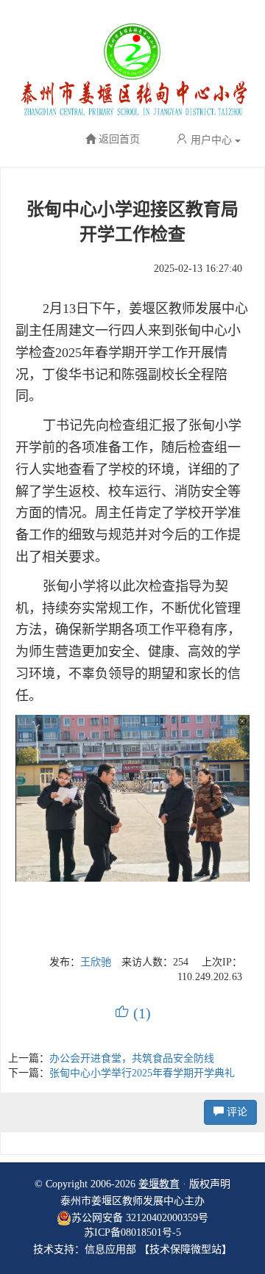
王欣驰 (95, 962)
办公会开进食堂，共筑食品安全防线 (131, 1058)
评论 (235, 1112)
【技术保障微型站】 (185, 1249)
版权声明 (209, 1184)
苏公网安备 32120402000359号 (139, 1217)
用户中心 (211, 139)
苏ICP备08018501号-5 (132, 1232)
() (133, 1013)
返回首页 (119, 139)
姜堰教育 (159, 1184)
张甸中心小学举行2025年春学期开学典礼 (142, 1073)
